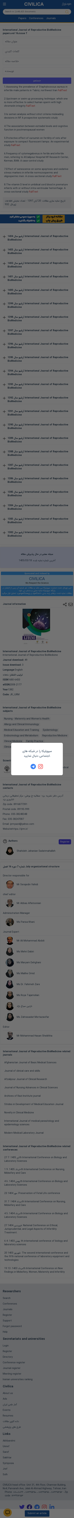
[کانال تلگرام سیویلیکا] (33, 766)
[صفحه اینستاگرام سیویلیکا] (41, 766)
